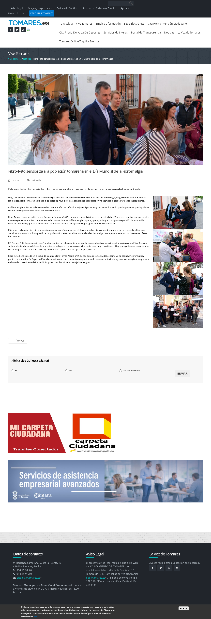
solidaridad (36, 180)
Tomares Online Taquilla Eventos (79, 41)
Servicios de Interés (116, 32)
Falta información (131, 370)
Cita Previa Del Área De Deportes (79, 32)
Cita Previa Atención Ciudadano (167, 23)
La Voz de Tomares (189, 32)
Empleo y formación (108, 23)
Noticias (169, 32)
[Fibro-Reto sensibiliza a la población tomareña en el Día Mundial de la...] (105, 163)
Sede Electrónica (134, 23)
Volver (20, 340)
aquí (36, 616)
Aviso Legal (17, 8)
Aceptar (184, 608)
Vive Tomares (84, 23)
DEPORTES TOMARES (41, 13)
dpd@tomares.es (96, 577)
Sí (16, 370)
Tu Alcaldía (66, 23)
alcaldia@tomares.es (29, 577)
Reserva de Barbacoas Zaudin (99, 8)
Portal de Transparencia (146, 32)
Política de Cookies (67, 8)
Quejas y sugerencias (40, 8)
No (70, 370)
